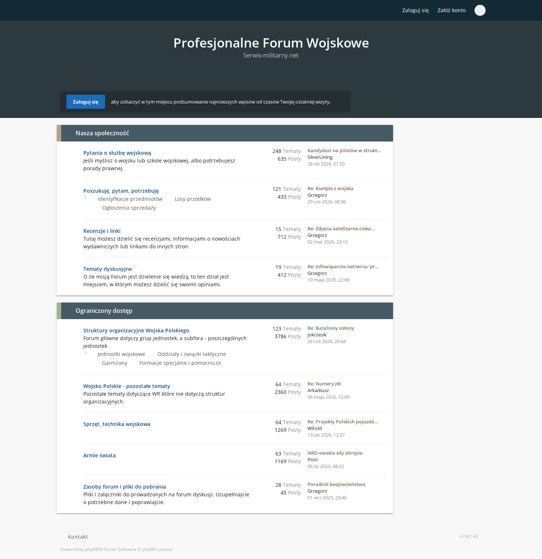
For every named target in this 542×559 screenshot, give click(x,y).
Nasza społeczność (102, 133)
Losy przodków (192, 198)
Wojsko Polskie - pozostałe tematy (126, 385)
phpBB (92, 549)
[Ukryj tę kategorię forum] (384, 133)
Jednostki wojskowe (120, 353)
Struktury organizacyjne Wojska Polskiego (136, 330)
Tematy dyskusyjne (107, 268)
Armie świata (99, 455)
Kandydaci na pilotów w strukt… (344, 150)
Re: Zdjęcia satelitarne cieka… (341, 228)
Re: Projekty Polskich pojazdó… (343, 421)
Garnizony (114, 362)
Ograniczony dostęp (104, 311)
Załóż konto (452, 10)
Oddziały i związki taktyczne (191, 353)
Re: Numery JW (324, 383)
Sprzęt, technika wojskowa (116, 423)
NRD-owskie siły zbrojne (335, 453)
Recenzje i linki (102, 230)
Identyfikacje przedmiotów (129, 198)
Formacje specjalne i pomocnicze (179, 362)
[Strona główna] (64, 11)
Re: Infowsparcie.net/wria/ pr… (343, 266)
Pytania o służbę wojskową (117, 152)
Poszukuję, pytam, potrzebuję (121, 190)
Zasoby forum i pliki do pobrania (124, 486)
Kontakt (76, 536)
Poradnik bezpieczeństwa (336, 484)
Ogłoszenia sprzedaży (128, 207)
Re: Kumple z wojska (331, 188)
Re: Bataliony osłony (331, 328)
